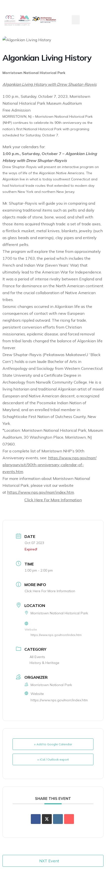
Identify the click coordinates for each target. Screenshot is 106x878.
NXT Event (49, 860)
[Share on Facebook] (36, 819)
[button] (76, 20)
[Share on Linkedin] (58, 819)
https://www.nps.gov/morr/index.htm (40, 492)
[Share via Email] (69, 819)
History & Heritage (44, 663)
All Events (37, 657)
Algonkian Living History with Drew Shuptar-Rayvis (49, 84)
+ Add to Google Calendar (53, 744)
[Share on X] (47, 819)
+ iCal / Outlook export (53, 759)
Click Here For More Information (53, 499)
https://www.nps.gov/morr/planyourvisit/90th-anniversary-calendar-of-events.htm (49, 464)
